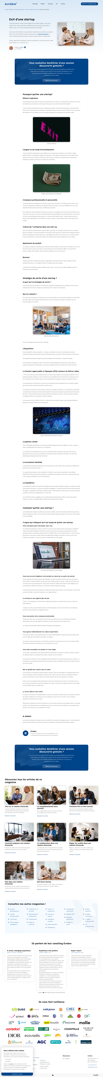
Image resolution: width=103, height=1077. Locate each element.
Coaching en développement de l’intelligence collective (45, 1062)
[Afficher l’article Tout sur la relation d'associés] (19, 801)
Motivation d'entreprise (69, 918)
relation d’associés (43, 34)
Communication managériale (14, 923)
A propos (50, 4)
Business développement (14, 910)
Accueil (6, 9)
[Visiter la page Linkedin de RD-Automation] (53, 1075)
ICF (57, 4)
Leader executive (52, 924)
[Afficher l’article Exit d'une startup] (51, 876)
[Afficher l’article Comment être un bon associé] (83, 800)
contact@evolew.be (92, 1067)
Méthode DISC (70, 914)
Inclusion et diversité (51, 915)
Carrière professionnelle (14, 915)
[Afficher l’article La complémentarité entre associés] (51, 801)
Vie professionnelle (89, 925)
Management (51, 927)
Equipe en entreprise (31, 923)
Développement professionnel (33, 915)
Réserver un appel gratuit (89, 4)
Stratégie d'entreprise (88, 915)
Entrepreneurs (33, 919)
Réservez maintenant (51, 80)
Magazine (11, 9)
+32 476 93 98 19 (92, 1065)
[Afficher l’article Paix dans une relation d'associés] (19, 877)
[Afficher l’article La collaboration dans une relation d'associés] (51, 839)
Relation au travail (69, 923)
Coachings (35, 4)
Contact (63, 4)
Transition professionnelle (89, 920)
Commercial (13, 919)
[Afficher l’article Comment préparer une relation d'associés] (19, 838)
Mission (43, 4)
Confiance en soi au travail (33, 910)
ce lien (11, 1064)
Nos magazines (66, 1058)
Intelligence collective (51, 920)
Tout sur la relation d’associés (32, 9)
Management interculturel (70, 910)
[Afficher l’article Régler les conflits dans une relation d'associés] (83, 839)
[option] (20, 969)
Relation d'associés (19, 9)
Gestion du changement (51, 910)
